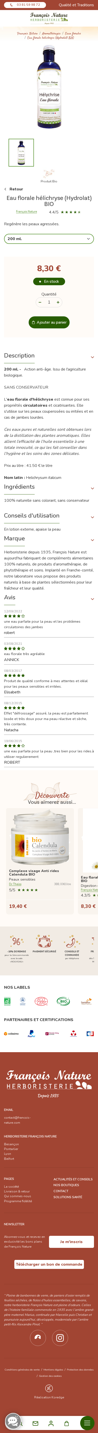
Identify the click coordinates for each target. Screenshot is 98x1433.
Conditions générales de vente (22, 1370)
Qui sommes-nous (17, 1196)
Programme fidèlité (18, 1201)
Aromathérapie (51, 33)
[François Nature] (49, 18)
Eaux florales (73, 33)
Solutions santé (68, 1197)
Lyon (7, 1154)
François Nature (27, 33)
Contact (61, 1191)
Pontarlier (11, 1149)
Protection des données (80, 1370)
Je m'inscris (71, 1242)
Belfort (9, 1159)
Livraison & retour (17, 1191)
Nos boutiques (66, 1185)
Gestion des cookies (50, 1376)
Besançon (11, 1144)
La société (11, 1186)
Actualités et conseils (73, 1179)
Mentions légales (53, 1370)
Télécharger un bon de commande (49, 1264)
